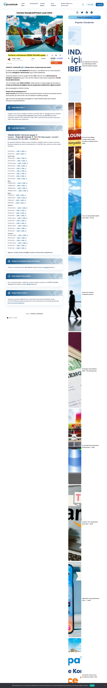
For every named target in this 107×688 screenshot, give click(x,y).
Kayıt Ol (99, 4)
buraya (46, 267)
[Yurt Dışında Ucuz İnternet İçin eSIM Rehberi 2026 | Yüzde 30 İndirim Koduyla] (74, 64)
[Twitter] (82, 12)
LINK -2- (24, 151)
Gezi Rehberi (53, 4)
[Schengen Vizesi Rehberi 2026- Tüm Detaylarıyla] (74, 370)
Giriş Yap (90, 4)
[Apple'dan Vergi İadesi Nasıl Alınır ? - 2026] (74, 599)
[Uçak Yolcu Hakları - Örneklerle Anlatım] (74, 293)
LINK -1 (18, 151)
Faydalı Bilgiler (42, 4)
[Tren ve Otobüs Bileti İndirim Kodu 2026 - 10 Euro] (74, 217)
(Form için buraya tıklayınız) (16, 303)
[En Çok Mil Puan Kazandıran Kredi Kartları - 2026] (74, 446)
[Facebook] (87, 12)
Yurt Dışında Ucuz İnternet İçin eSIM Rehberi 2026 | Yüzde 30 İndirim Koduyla (90, 64)
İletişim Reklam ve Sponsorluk (66, 4)
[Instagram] (77, 12)
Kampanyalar (34, 3)
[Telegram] (91, 12)
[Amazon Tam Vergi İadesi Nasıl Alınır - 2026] (74, 523)
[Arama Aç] (83, 4)
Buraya (29, 284)
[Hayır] (104, 685)
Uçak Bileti (22, 4)
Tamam (92, 685)
